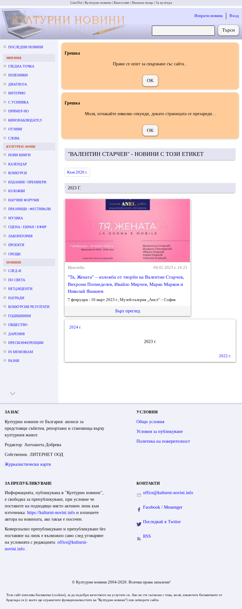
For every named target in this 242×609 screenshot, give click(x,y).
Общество (17, 325)
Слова (14, 138)
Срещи (14, 254)
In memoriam (20, 352)
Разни (13, 361)
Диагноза (17, 84)
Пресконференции (25, 343)
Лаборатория (20, 236)
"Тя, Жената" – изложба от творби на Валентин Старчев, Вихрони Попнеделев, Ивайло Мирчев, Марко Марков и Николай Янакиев (126, 284)
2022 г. (225, 355)
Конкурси (17, 173)
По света (16, 280)
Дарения (16, 334)
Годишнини (19, 316)
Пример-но (18, 111)
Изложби (16, 191)
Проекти (16, 245)
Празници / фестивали (29, 209)
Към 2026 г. (77, 172)
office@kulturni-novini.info (168, 492)
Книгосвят (122, 2)
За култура (164, 2)
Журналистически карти (28, 464)
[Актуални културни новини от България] (65, 24)
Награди (16, 298)
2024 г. (75, 327)
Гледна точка (21, 66)
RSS (147, 536)
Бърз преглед (127, 311)
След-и (14, 271)
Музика (15, 218)
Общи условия (150, 421)
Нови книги (19, 155)
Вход (234, 15)
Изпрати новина (208, 15)
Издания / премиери (27, 182)
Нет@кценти (20, 289)
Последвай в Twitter (162, 521)
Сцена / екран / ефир (27, 227)
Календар (17, 164)
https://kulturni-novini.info (51, 512)
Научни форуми (23, 200)
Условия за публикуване (159, 431)
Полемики (18, 75)
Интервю (16, 93)
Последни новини (25, 47)
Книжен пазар (142, 2)
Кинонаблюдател (25, 120)
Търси (228, 30)
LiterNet (76, 2)
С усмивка (18, 102)
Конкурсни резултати (28, 307)
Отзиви (15, 129)
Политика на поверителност (163, 441)
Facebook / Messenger (162, 507)
